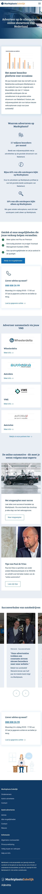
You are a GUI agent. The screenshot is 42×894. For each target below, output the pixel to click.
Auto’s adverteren (7, 799)
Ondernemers (6, 794)
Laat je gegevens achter (14, 303)
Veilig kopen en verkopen (10, 849)
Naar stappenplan (14, 517)
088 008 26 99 (12, 721)
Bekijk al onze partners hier (19, 436)
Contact (4, 803)
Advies (3, 815)
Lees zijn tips (13, 584)
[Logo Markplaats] (13, 3)
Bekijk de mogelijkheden (13, 261)
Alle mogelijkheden (8, 819)
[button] (39, 3)
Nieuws (4, 828)
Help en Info (5, 853)
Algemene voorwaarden (10, 840)
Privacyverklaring (7, 844)
